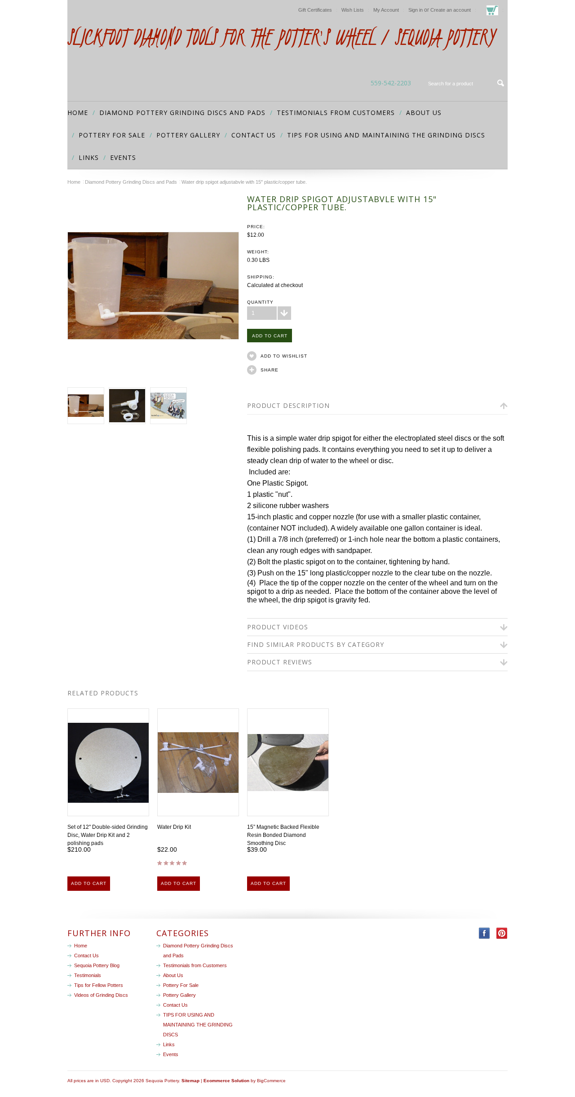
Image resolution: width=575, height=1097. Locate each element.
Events (123, 157)
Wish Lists (352, 10)
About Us (424, 112)
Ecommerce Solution (226, 1080)
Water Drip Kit (174, 827)
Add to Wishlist (284, 356)
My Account (386, 10)
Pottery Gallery (188, 135)
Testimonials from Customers (336, 112)
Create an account (450, 10)
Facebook (484, 933)
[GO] (501, 83)
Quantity (260, 302)
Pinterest (502, 933)
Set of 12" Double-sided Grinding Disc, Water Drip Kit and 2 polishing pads (107, 835)
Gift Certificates (315, 10)
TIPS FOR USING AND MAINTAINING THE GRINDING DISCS (386, 135)
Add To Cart (88, 883)
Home (73, 182)
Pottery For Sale (112, 135)
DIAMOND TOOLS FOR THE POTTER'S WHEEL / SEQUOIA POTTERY (280, 37)
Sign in (415, 10)
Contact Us (253, 135)
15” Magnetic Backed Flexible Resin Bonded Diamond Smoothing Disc (283, 835)
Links (89, 157)
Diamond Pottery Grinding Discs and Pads (182, 112)
